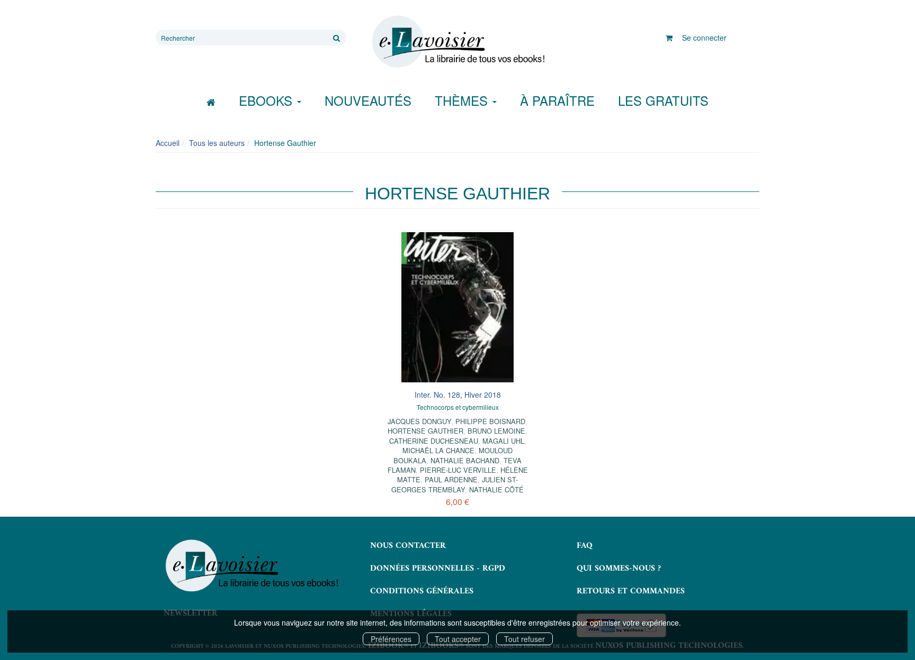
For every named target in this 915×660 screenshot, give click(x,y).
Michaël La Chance (438, 450)
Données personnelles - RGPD (437, 568)
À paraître (557, 100)
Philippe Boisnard (490, 421)
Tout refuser (524, 639)
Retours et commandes (631, 591)
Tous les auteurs (217, 143)
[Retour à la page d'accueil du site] (457, 42)
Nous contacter (408, 545)
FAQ (585, 545)
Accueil (168, 143)
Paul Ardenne (451, 479)
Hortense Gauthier (425, 431)
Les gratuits (663, 100)
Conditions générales (421, 591)
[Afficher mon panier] (669, 37)
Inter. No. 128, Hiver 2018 (458, 394)
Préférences (391, 639)
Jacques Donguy (419, 421)
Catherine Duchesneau (433, 441)
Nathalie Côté (496, 489)
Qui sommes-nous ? (619, 568)
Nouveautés (368, 100)
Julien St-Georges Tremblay (454, 484)
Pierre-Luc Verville (458, 470)
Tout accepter (458, 639)
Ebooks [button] (267, 100)
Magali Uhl (503, 441)
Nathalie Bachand (464, 460)
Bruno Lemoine (496, 431)
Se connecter (704, 37)
